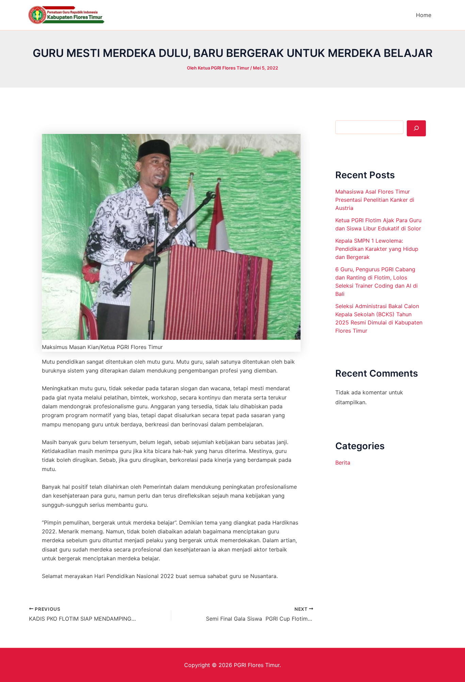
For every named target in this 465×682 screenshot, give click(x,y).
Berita (342, 462)
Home (423, 15)
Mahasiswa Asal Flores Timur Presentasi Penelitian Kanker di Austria (374, 199)
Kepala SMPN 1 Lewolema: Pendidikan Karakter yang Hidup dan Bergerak (376, 248)
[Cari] (416, 128)
